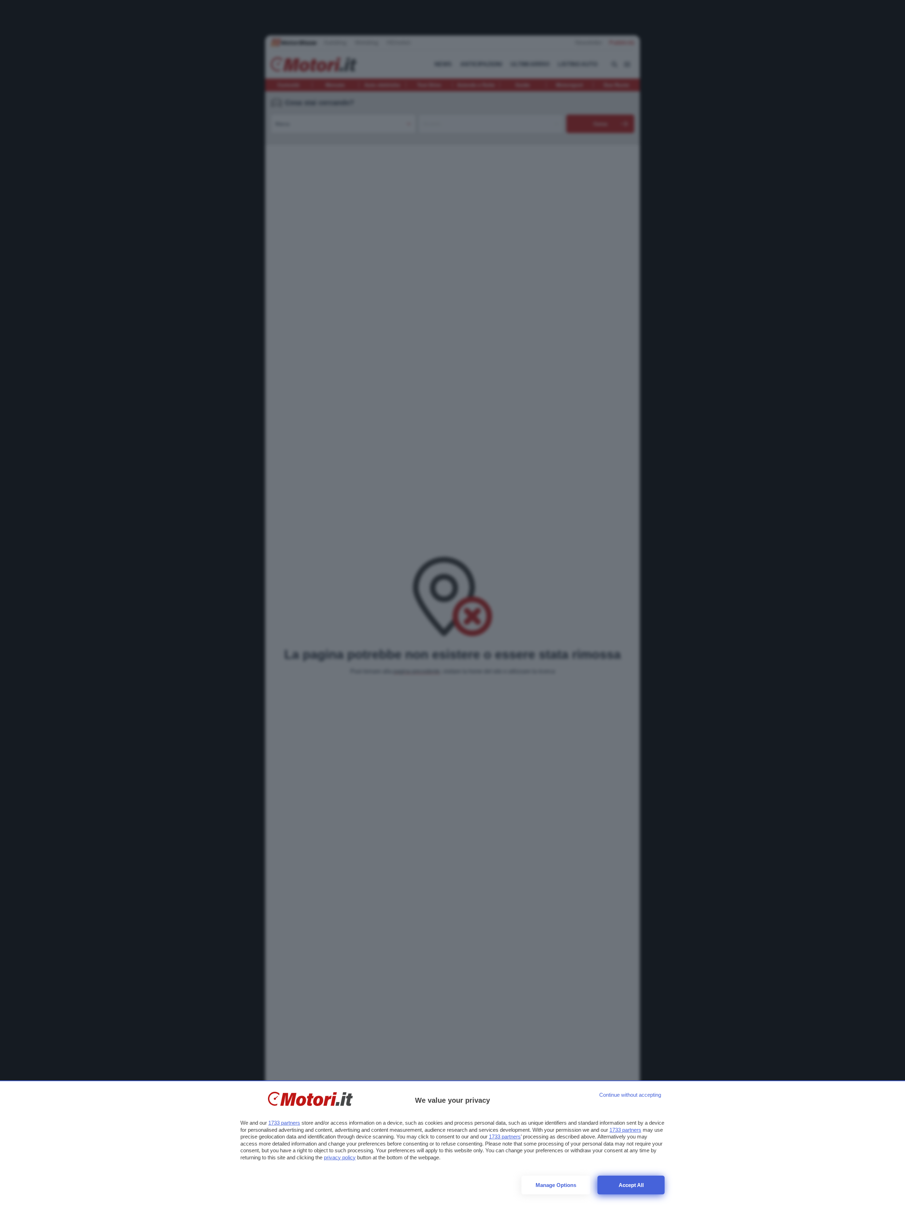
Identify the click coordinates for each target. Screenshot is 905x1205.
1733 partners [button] (284, 1123)
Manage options (556, 1185)
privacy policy (340, 1157)
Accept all (631, 1185)
